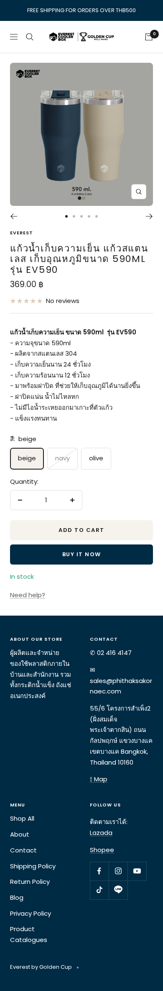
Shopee (102, 849)
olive (96, 458)
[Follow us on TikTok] (99, 890)
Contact (23, 850)
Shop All (22, 818)
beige (27, 458)
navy (62, 458)
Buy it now (81, 554)
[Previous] (13, 216)
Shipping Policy (33, 866)
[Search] (29, 37)
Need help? (27, 594)
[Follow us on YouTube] (136, 871)
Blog (16, 897)
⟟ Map (98, 779)
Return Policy (30, 881)
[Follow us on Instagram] (118, 871)
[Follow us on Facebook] (99, 871)
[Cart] (149, 37)
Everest (21, 232)
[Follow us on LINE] (118, 890)
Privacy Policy (30, 913)
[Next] (149, 216)
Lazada (101, 832)
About (19, 834)
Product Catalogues (28, 934)
